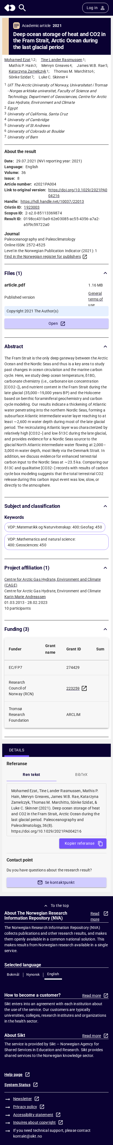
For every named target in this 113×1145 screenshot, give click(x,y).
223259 (73, 688)
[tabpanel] (56, 809)
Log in (92, 8)
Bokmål (13, 974)
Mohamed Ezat (17, 60)
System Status (17, 1085)
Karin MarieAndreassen (25, 597)
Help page (13, 1074)
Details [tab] (16, 750)
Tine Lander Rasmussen (62, 60)
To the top (60, 905)
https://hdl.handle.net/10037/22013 (52, 201)
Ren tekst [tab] (31, 774)
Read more (95, 916)
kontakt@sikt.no (27, 1136)
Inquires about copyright (34, 1122)
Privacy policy (25, 1107)
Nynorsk (33, 974)
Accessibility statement (33, 1115)
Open (53, 323)
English (53, 974)
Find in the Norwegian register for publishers (42, 256)
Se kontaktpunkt (60, 882)
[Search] (22, 8)
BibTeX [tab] (81, 774)
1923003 (31, 207)
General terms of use (95, 297)
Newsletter (22, 1099)
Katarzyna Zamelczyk (27, 71)
